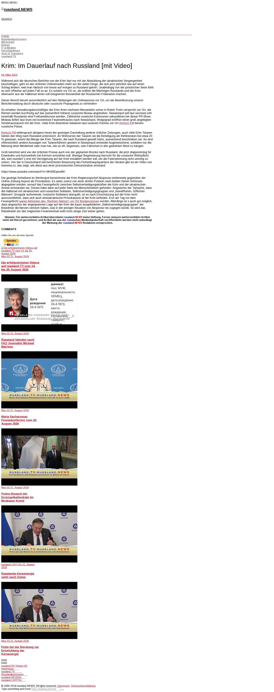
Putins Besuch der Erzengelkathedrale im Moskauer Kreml (17, 497)
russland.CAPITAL (13, 680)
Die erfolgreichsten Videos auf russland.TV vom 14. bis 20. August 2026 (20, 266)
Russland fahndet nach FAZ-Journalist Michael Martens (17, 343)
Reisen (5, 45)
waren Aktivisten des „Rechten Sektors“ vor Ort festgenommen (58, 201)
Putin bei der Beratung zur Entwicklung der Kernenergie (20, 650)
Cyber (4, 683)
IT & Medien (8, 47)
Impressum (10, 668)
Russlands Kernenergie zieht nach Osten (17, 575)
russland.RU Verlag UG (14, 666)
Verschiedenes (10, 50)
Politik (5, 36)
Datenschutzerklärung (83, 686)
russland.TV (8, 56)
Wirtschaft (7, 42)
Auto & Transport (12, 53)
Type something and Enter (16, 689)
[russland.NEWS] (16, 9)
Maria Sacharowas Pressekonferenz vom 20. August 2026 (19, 420)
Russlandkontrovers (14, 39)
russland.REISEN (13, 677)
